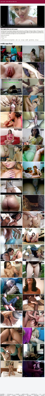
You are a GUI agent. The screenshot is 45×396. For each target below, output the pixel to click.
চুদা (40, 394)
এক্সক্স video (29, 395)
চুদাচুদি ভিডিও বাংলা (34, 394)
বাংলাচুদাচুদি (17, 394)
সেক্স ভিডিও (14, 395)
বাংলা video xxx (10, 394)
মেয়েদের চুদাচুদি (36, 395)
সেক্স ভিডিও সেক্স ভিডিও (25, 394)
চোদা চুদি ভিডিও (2, 394)
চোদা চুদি (8, 395)
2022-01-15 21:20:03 (5, 35)
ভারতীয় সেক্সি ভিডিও (21, 395)
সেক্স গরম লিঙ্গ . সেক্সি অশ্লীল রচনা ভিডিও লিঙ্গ (8, 1)
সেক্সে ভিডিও (43, 395)
